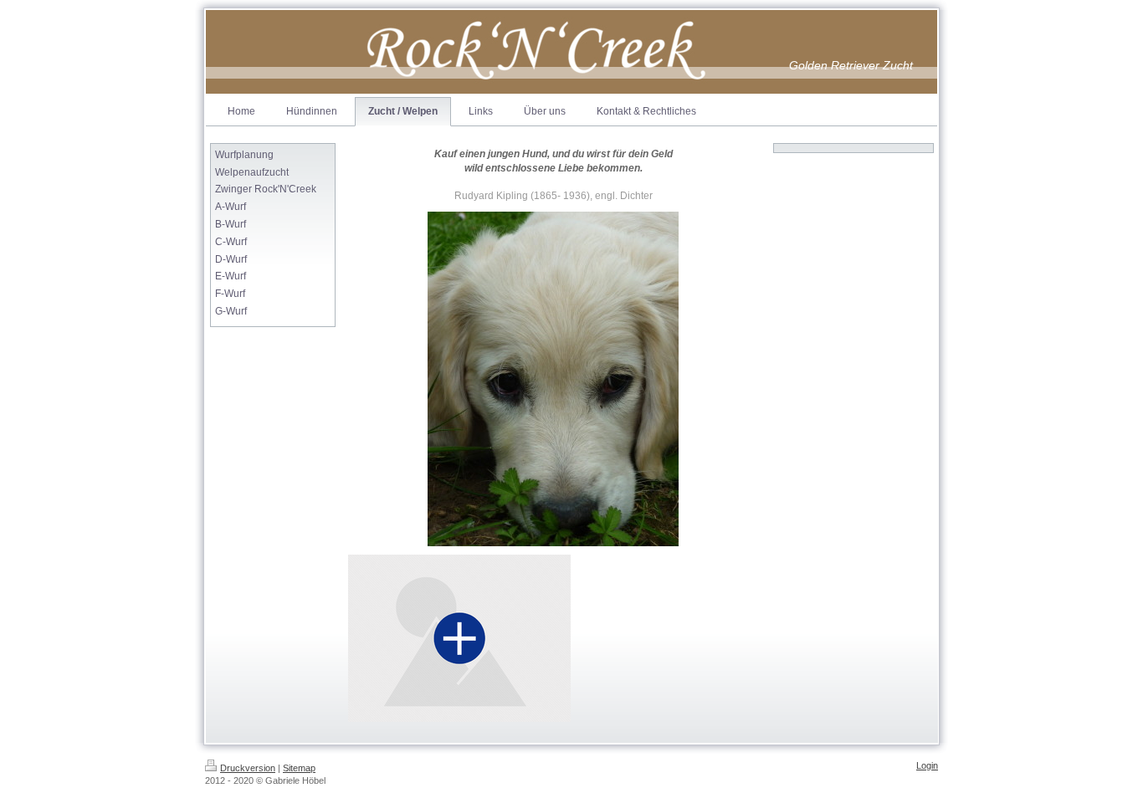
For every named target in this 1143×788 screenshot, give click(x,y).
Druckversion (247, 768)
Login (927, 765)
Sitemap (299, 768)
